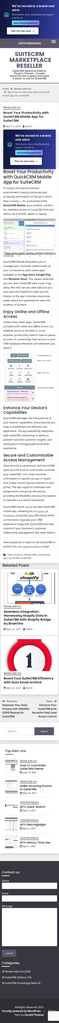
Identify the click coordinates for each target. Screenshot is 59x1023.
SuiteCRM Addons (29, 802)
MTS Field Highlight (33, 825)
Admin (28, 126)
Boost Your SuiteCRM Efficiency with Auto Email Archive (28, 680)
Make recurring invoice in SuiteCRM (36, 787)
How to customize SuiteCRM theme (33, 767)
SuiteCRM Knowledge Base (21, 983)
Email (5, 893)
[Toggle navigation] (53, 41)
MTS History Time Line (35, 842)
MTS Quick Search (32, 807)
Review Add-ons (12, 107)
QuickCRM (14, 557)
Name (5, 881)
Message (7, 906)
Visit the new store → (22, 30)
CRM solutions (14, 554)
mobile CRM (30, 554)
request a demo (31, 546)
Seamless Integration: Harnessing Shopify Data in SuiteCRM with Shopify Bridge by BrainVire (27, 617)
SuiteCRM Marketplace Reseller (30, 60)
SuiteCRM (36, 209)
